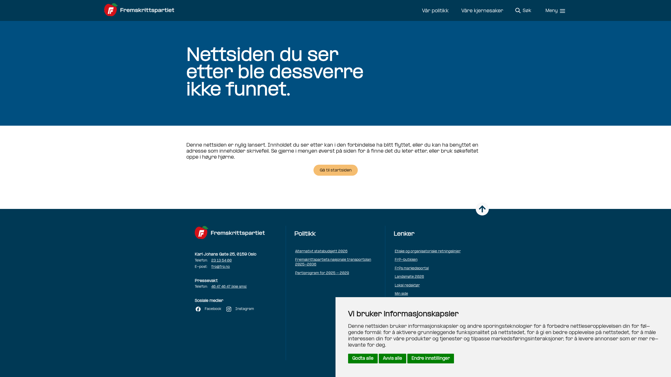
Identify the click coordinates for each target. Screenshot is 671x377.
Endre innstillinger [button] (431, 358)
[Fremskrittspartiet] (140, 10)
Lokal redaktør (407, 285)
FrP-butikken (406, 260)
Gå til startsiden (335, 170)
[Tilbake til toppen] (482, 208)
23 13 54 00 (221, 260)
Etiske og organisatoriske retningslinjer (428, 251)
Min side (401, 294)
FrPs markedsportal (412, 268)
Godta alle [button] (363, 358)
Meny (551, 10)
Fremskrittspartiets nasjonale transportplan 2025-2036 (333, 262)
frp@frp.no (220, 267)
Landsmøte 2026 (409, 277)
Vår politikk (435, 11)
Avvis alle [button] (392, 358)
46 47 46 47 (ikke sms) (229, 287)
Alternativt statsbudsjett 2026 (321, 251)
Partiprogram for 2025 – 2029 (322, 273)
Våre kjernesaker (482, 11)
